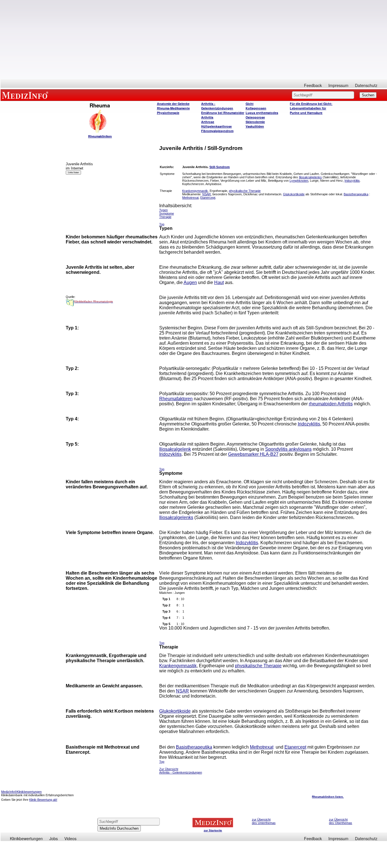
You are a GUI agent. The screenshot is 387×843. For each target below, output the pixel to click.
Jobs (53, 838)
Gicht (250, 103)
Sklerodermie (255, 122)
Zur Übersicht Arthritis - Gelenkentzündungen (180, 770)
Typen (163, 210)
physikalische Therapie (245, 190)
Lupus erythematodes (262, 113)
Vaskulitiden (255, 126)
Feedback (313, 85)
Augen (190, 282)
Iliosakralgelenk (175, 449)
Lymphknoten (299, 180)
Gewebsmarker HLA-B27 (253, 454)
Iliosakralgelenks (310, 177)
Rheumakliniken (100, 136)
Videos (70, 838)
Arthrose (207, 122)
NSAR (206, 194)
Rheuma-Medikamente (173, 108)
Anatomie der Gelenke (173, 103)
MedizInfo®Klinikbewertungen (21, 791)
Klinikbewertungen (26, 838)
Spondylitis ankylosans (288, 449)
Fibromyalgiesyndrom (217, 131)
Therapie (165, 217)
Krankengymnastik (195, 190)
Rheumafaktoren (176, 398)
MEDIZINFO (26, 95)
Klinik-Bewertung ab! (43, 799)
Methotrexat (190, 197)
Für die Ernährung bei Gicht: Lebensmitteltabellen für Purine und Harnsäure (311, 108)
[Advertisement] (194, 39)
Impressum (338, 85)
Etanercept (207, 197)
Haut (219, 282)
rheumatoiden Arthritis (331, 403)
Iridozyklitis (352, 180)
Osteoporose (255, 117)
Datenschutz (366, 85)
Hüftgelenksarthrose (216, 126)
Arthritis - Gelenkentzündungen (217, 105)
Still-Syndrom (219, 167)
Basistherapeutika (356, 194)
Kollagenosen (256, 108)
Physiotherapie (168, 113)
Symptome (166, 213)
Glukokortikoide (294, 194)
